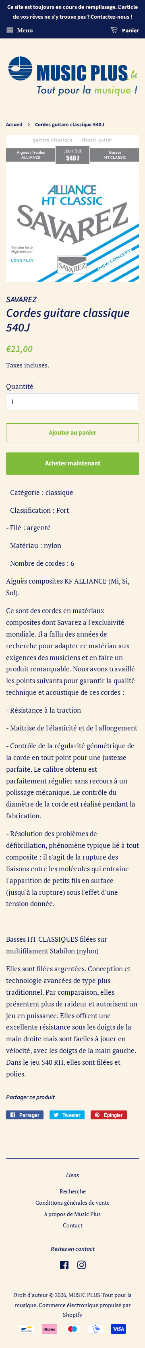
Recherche (73, 1191)
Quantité (19, 386)
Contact (73, 1225)
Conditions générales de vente (72, 1202)
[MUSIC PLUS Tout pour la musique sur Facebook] (64, 1266)
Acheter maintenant (72, 463)
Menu (24, 30)
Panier (130, 31)
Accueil (14, 124)
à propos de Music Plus (72, 1214)
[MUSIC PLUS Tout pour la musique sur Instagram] (81, 1266)
